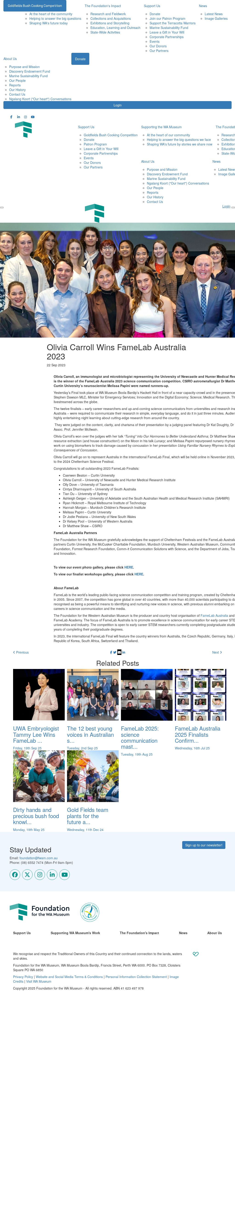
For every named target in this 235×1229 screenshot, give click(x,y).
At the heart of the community (50, 13)
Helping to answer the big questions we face (179, 139)
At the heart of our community (168, 135)
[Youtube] (64, 874)
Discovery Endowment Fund (29, 71)
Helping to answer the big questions (55, 18)
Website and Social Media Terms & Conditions (69, 976)
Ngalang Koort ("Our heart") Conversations (40, 99)
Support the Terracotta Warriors (173, 23)
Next (216, 652)
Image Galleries (216, 18)
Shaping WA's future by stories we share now (179, 144)
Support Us (86, 127)
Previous (22, 652)
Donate (155, 13)
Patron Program (95, 144)
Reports (15, 85)
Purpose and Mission (24, 66)
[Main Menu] (2, 207)
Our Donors (158, 46)
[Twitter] (27, 874)
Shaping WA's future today (48, 23)
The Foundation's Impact (139, 932)
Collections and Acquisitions (110, 18)
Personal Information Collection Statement (136, 976)
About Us (10, 58)
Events (154, 41)
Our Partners (159, 50)
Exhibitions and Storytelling (109, 23)
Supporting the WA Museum (161, 127)
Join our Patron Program (167, 18)
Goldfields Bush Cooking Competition (35, 6)
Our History (17, 89)
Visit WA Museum (38, 981)
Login (118, 105)
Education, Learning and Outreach (115, 27)
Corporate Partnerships (167, 36)
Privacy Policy (23, 976)
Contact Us (17, 94)
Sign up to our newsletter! (203, 845)
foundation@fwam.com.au (39, 858)
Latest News (214, 13)
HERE (128, 567)
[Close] (233, 207)
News (183, 932)
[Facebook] (15, 874)
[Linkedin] (52, 874)
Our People (17, 80)
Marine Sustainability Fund (169, 27)
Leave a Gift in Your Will (167, 32)
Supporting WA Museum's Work (75, 932)
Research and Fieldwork (108, 13)
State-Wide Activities (105, 32)
